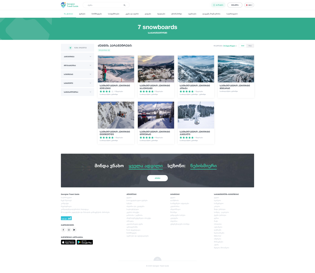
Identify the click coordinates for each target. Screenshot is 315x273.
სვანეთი (217, 200)
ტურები (82, 14)
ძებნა (157, 178)
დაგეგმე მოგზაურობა (211, 14)
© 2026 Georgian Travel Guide (157, 266)
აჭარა (216, 245)
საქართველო (232, 14)
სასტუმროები (113, 14)
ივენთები (192, 14)
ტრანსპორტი (176, 14)
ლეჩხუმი (217, 230)
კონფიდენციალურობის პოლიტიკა (75, 209)
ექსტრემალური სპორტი (179, 224)
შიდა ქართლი (219, 209)
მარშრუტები (97, 14)
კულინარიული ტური (134, 224)
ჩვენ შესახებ (66, 200)
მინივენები (218, 242)
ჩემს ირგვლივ (80, 48)
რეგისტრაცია (66, 206)
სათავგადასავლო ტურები (137, 200)
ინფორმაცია (175, 209)
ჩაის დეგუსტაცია (133, 230)
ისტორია (173, 221)
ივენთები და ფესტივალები (137, 236)
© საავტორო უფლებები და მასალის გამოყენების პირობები (85, 212)
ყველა (129, 197)
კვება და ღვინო (132, 14)
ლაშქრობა (174, 200)
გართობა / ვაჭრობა (134, 215)
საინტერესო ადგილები (179, 203)
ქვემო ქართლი (220, 215)
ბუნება (129, 203)
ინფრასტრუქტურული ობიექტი (138, 218)
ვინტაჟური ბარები (177, 215)
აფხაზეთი (218, 227)
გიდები (148, 14)
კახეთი (217, 206)
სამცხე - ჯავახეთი (221, 212)
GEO (250, 5)
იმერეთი (217, 239)
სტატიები (161, 14)
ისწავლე (130, 221)
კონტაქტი (65, 203)
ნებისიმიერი (219, 233)
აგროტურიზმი (132, 227)
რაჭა (216, 221)
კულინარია (174, 206)
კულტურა (174, 218)
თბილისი (218, 224)
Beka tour (217, 236)
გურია (216, 218)
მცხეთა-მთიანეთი (221, 248)
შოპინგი (173, 212)
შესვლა (234, 5)
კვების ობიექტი (132, 212)
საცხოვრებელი (132, 209)
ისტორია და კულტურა (135, 206)
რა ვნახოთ (68, 14)
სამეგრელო (218, 203)
